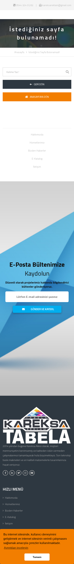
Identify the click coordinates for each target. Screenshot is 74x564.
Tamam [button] (37, 557)
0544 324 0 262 (24, 5)
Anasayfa (19, 52)
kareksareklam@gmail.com (56, 5)
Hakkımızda (37, 134)
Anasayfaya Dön (39, 97)
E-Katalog (37, 158)
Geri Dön (39, 84)
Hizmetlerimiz (37, 142)
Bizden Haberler (37, 150)
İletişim (37, 166)
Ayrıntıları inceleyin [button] (16, 547)
